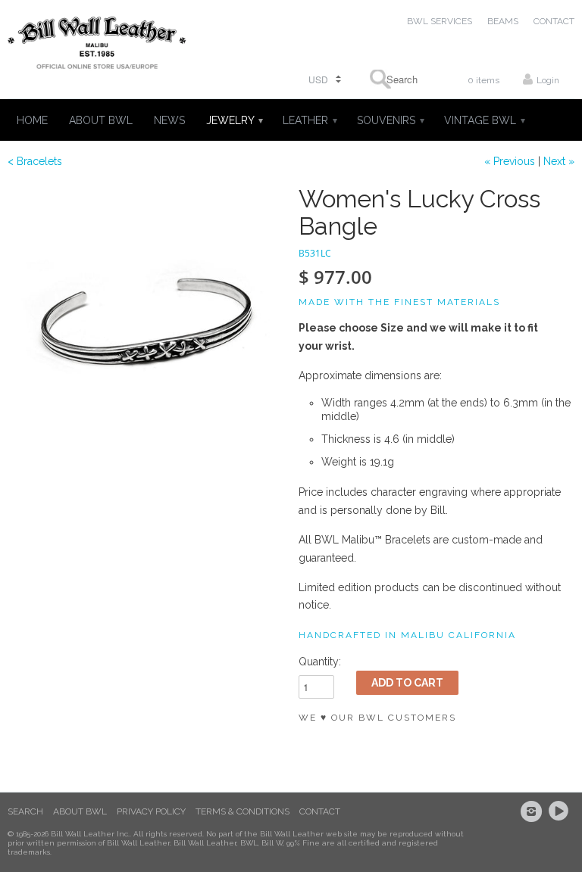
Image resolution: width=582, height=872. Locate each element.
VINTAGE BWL (484, 120)
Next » (558, 161)
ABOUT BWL (101, 120)
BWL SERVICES (439, 21)
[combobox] (397, 79)
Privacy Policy (151, 811)
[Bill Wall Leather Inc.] (97, 45)
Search (25, 811)
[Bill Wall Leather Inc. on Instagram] (533, 811)
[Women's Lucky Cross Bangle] (145, 323)
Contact (319, 811)
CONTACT (554, 21)
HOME (32, 120)
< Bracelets (35, 161)
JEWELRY (233, 120)
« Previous (509, 161)
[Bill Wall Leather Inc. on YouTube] (560, 811)
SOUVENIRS (390, 120)
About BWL (80, 811)
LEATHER (309, 120)
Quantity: (320, 662)
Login (548, 80)
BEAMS (502, 21)
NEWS (169, 120)
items (483, 80)
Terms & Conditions (242, 811)
